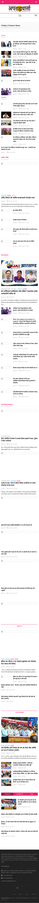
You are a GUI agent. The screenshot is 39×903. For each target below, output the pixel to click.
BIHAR (2, 658)
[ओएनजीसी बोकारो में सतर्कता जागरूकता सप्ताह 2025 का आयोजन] (6, 394)
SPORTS (16, 658)
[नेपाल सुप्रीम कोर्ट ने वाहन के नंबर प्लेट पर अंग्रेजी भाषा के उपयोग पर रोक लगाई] (19, 540)
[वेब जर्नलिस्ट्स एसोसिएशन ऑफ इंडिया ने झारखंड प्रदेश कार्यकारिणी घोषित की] (19, 273)
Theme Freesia (19, 898)
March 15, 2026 (10, 666)
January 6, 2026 (24, 361)
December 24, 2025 (25, 370)
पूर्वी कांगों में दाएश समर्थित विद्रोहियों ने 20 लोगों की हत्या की (16, 525)
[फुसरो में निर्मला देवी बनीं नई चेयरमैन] (6, 83)
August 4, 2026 (22, 767)
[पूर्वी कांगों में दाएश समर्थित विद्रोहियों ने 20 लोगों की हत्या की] (19, 509)
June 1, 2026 (23, 48)
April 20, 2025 (11, 152)
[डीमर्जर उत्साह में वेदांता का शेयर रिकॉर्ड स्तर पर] (6, 370)
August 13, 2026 (11, 753)
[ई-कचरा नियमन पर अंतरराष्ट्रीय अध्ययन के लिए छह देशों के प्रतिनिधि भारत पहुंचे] (6, 335)
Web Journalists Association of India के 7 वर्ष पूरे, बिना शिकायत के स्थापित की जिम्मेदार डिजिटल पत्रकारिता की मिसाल (24, 321)
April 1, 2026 (23, 67)
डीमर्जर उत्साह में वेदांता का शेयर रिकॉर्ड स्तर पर (25, 367)
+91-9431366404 (7, 878)
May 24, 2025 (10, 701)
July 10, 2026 (22, 784)
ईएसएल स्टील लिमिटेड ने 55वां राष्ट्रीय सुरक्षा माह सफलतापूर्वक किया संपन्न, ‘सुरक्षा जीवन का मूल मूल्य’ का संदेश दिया (25, 62)
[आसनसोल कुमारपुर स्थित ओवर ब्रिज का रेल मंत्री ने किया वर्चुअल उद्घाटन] (6, 106)
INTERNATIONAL (5, 436)
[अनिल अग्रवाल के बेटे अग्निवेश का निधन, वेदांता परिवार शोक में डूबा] (6, 346)
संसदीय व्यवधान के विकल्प (20, 219)
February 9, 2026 (24, 337)
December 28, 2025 (25, 133)
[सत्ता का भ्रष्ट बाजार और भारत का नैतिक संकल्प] (6, 244)
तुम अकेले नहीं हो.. (17, 210)
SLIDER (9, 195)
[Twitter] (21, 886)
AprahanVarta (5, 898)
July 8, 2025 (23, 144)
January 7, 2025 (10, 817)
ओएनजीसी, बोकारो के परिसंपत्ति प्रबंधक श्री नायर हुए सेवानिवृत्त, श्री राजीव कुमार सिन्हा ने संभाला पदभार (25, 44)
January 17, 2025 (11, 836)
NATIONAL (14, 288)
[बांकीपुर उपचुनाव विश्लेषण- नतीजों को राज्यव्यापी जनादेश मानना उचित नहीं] (6, 765)
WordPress (26, 898)
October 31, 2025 (24, 396)
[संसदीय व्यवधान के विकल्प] (6, 221)
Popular (7, 794)
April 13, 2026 (23, 56)
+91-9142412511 (7, 875)
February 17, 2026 (24, 326)
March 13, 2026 (22, 681)
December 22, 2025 (25, 385)
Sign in (20, 894)
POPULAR (3, 195)
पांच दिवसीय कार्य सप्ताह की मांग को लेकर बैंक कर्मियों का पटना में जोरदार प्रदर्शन (27, 802)
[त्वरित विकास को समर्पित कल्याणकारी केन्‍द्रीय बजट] (19, 177)
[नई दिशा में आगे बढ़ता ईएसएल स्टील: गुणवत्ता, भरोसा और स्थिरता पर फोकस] (6, 91)
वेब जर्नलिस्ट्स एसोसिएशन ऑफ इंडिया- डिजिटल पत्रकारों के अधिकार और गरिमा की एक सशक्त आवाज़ (24, 139)
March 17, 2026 (24, 77)
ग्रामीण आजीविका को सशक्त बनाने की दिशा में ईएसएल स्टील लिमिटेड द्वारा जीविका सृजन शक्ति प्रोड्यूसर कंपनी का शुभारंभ (24, 72)
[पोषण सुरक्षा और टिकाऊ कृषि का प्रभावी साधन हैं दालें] (6, 232)
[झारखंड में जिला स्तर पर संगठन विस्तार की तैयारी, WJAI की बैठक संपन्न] (6, 782)
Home (14, 894)
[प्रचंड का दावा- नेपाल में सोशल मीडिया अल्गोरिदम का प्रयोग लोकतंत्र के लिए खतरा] (19, 465)
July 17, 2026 (22, 776)
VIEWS (13, 195)
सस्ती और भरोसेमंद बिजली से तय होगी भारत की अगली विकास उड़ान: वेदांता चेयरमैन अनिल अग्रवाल (25, 357)
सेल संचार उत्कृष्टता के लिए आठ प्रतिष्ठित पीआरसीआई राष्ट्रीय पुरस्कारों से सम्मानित (24, 380)
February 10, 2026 (24, 108)
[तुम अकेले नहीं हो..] (6, 212)
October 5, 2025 (11, 689)
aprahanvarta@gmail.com (8, 881)
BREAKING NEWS (5, 288)
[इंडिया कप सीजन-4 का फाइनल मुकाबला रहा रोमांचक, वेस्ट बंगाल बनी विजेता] (19, 643)
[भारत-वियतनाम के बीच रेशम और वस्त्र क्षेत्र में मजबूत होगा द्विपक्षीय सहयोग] (6, 122)
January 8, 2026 (24, 348)
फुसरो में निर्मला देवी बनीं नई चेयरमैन (21, 80)
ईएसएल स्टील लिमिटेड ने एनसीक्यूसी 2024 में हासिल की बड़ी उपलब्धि (19, 814)
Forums (26, 894)
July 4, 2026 (11, 297)
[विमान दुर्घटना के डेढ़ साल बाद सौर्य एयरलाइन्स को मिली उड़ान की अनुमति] (19, 572)
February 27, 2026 (24, 83)
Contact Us (34, 894)
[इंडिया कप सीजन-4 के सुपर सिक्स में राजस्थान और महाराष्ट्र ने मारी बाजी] (6, 679)
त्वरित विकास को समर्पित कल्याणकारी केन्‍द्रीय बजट (18, 198)
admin (15, 48)
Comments (19, 794)
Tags (31, 794)
